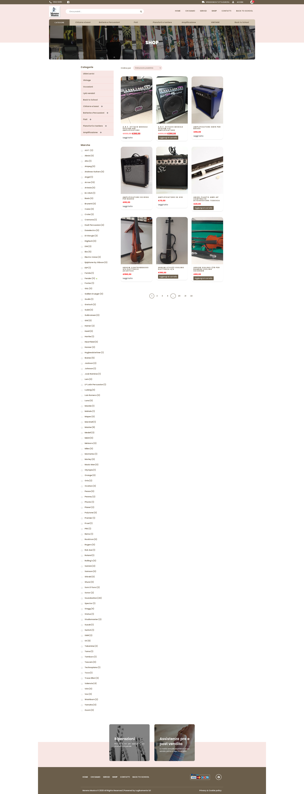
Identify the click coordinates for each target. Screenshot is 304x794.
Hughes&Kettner (94, 352)
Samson (90, 571)
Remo (89, 534)
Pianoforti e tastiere (162, 22)
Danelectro (92, 230)
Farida (89, 273)
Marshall (90, 422)
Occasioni (88, 86)
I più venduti (89, 93)
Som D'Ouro (92, 587)
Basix (89, 198)
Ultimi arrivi (88, 73)
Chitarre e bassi (82, 22)
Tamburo (91, 656)
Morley (90, 459)
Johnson (90, 368)
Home (177, 11)
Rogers (90, 544)
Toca (89, 672)
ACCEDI (240, 2)
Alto (88, 161)
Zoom (89, 710)
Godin (89, 299)
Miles (89, 448)
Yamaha (90, 704)
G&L (88, 288)
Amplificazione (189, 22)
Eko (88, 251)
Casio (89, 209)
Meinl (89, 438)
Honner (90, 347)
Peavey (90, 496)
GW (88, 320)
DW (88, 246)
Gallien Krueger (94, 293)
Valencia (91, 683)
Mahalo (90, 411)
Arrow (90, 182)
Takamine (91, 646)
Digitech (90, 241)
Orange (90, 475)
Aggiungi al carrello (168, 137)
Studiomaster (93, 619)
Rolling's (90, 560)
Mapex (90, 416)
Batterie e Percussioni (109, 22)
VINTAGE (215, 22)
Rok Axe (90, 550)
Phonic (89, 502)
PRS (88, 528)
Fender (90, 278)
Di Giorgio (91, 235)
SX (88, 640)
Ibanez (90, 357)
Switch (89, 630)
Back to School (244, 11)
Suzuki (89, 624)
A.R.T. (89, 150)
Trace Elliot (92, 678)
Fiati (136, 22)
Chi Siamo (190, 11)
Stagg (89, 608)
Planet (89, 507)
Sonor (89, 592)
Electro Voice (93, 257)
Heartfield (91, 341)
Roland (89, 555)
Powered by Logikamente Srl (137, 790)
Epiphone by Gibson (96, 262)
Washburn (91, 699)
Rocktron (91, 539)
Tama (89, 651)
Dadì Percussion (94, 225)
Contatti (226, 11)
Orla (88, 480)
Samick (90, 566)
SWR (88, 635)
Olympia (90, 470)
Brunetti (90, 203)
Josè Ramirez (93, 374)
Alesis (89, 155)
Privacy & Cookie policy (210, 790)
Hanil (89, 331)
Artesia (90, 187)
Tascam (90, 662)
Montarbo (91, 454)
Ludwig (90, 390)
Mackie (90, 406)
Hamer (90, 325)
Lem (88, 379)
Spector (90, 603)
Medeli (89, 432)
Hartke (89, 336)
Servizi (203, 11)
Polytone (91, 512)
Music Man (91, 464)
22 (191, 296)
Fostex (89, 283)
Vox (88, 694)
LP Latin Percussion (95, 384)
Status (89, 614)
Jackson (90, 363)
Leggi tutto (128, 137)
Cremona (91, 219)
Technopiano (92, 667)
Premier (90, 518)
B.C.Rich (90, 193)
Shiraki (90, 576)
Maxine (90, 427)
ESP (88, 267)
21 (185, 296)
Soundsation (93, 598)
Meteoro (91, 443)
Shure (89, 582)
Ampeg (90, 166)
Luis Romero (92, 395)
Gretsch (90, 304)
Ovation (90, 486)
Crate (89, 214)
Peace (89, 491)
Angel (89, 177)
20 (179, 296)
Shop (214, 11)
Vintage (87, 80)
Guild (89, 309)
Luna (89, 400)
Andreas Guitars (94, 171)
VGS (88, 688)
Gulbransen (92, 315)
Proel (89, 523)
